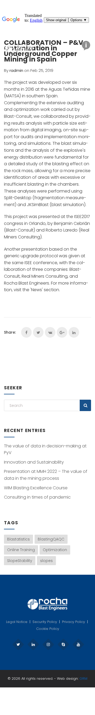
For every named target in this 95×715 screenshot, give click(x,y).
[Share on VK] (50, 332)
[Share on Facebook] (26, 332)
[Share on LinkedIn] (74, 332)
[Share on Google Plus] (62, 332)
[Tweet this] (38, 332)
